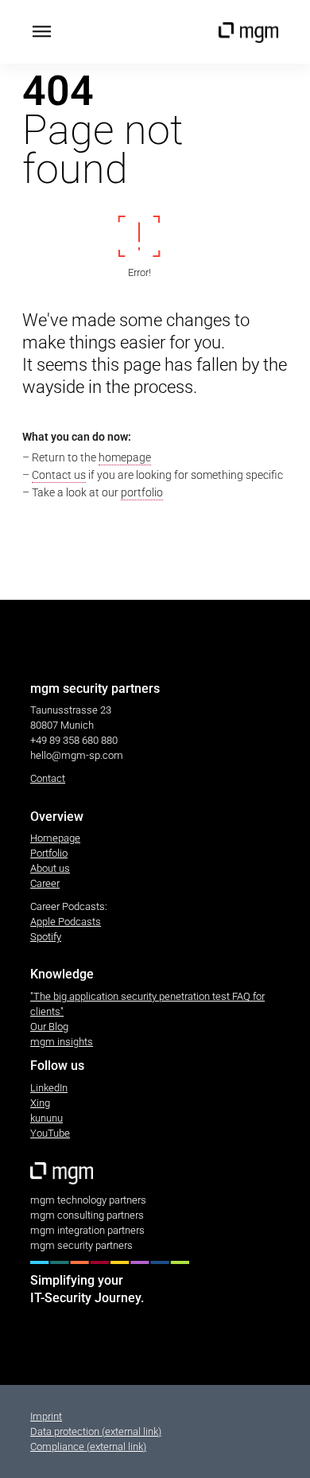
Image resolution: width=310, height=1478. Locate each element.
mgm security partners (81, 1245)
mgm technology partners (88, 1200)
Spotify (45, 937)
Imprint (46, 1416)
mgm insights (61, 1042)
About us (50, 868)
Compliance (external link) (88, 1447)
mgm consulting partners (87, 1215)
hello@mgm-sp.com (76, 755)
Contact (47, 778)
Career (45, 883)
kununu (46, 1118)
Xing (40, 1103)
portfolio (142, 492)
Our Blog (49, 1027)
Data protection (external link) (95, 1431)
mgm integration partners (87, 1230)
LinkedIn (49, 1088)
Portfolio (49, 853)
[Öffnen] (42, 32)
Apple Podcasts (65, 922)
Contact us (59, 475)
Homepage (55, 838)
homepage (125, 457)
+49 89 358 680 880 (74, 740)
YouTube (50, 1133)
